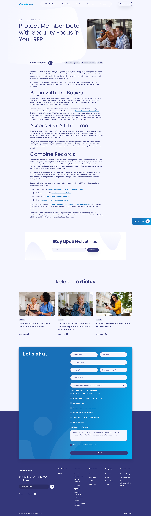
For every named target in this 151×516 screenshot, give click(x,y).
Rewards (77, 485)
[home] (26, 3)
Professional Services (78, 499)
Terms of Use (125, 477)
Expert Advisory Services (79, 505)
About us (108, 477)
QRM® (60, 474)
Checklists (93, 484)
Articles (92, 474)
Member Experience (77, 493)
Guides (91, 481)
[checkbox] (98, 408)
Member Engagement (78, 475)
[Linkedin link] (50, 63)
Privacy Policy (125, 474)
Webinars (92, 477)
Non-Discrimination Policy (125, 483)
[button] (51, 4)
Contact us (109, 481)
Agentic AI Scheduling (77, 480)
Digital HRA (77, 489)
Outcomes (108, 474)
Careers (107, 484)
